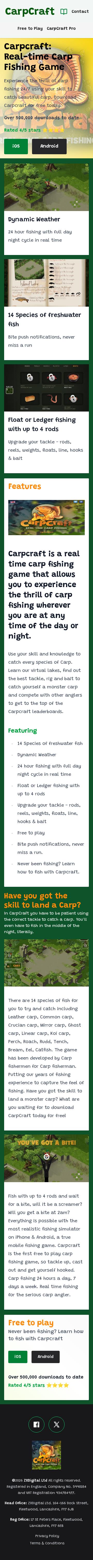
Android (49, 146)
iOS (16, 146)
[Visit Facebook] (36, 1425)
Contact (80, 12)
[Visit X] (57, 1425)
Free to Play (30, 29)
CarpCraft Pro (61, 29)
